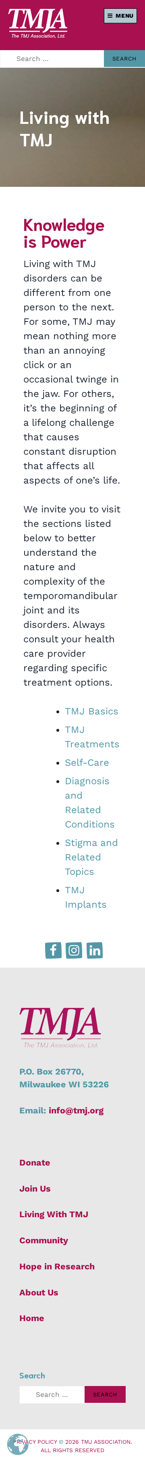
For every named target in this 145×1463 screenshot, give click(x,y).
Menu (125, 15)
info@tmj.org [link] (76, 1110)
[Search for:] (72, 1395)
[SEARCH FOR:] (72, 59)
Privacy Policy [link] (35, 1442)
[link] (37, 34)
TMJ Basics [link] (91, 711)
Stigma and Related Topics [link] (91, 857)
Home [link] (31, 1318)
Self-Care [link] (87, 762)
